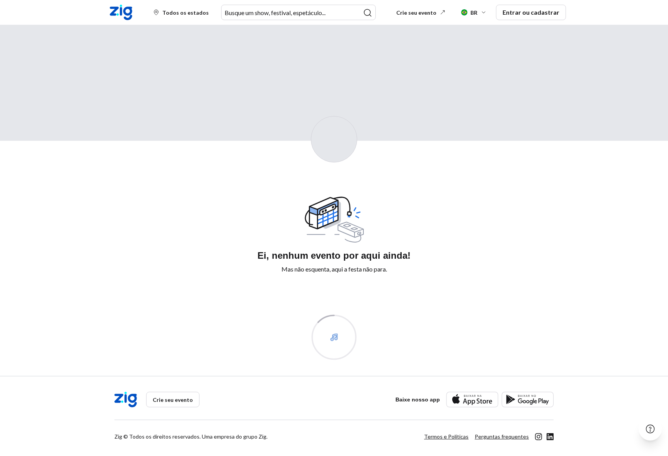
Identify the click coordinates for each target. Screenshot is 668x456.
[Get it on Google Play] (527, 399)
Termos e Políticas (446, 436)
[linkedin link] (550, 436)
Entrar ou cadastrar (531, 12)
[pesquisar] (367, 12)
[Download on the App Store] (472, 399)
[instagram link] (538, 436)
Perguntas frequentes (502, 436)
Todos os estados (185, 12)
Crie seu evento (416, 12)
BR (473, 12)
